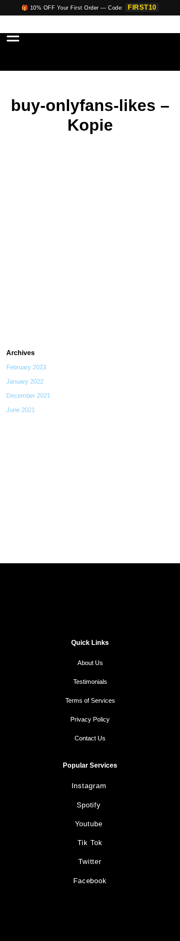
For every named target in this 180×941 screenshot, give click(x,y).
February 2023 (26, 367)
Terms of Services (90, 700)
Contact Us (90, 738)
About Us (90, 662)
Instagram (90, 786)
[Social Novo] (147, 52)
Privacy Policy (90, 719)
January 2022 (25, 381)
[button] (14, 37)
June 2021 (20, 409)
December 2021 (28, 395)
